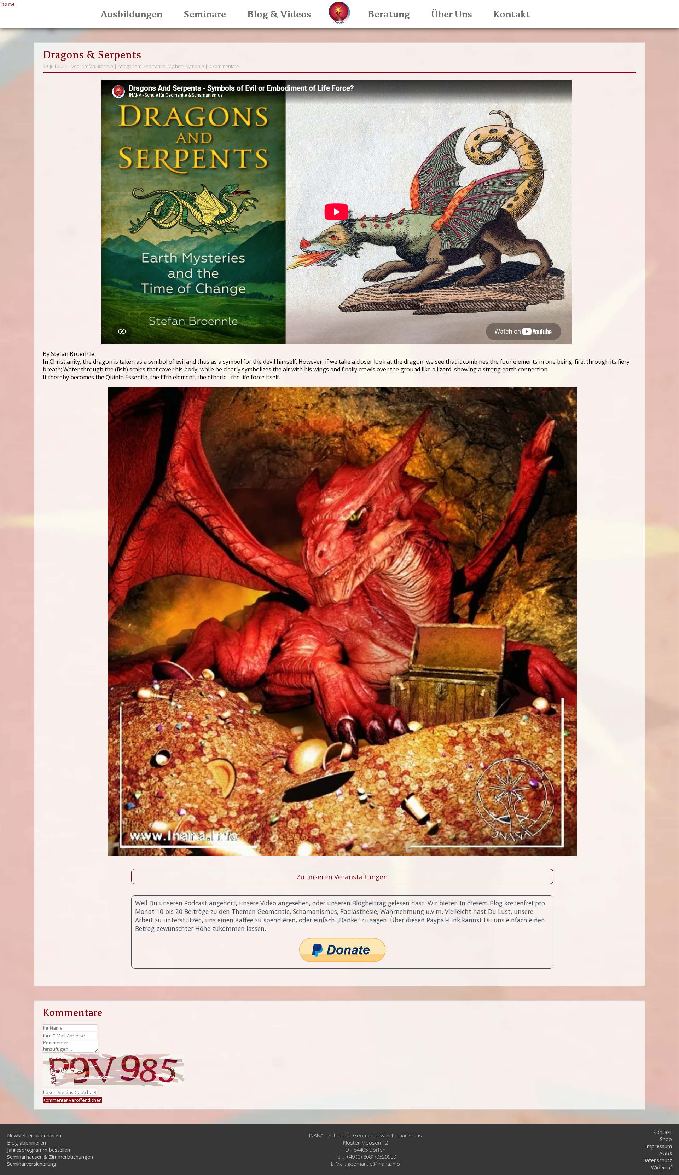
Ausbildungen (131, 14)
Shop (666, 1138)
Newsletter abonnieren (34, 1135)
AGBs (665, 1153)
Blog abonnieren (26, 1142)
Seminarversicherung (31, 1163)
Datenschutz (657, 1160)
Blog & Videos (279, 14)
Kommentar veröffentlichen (72, 1100)
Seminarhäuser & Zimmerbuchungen (50, 1156)
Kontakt (511, 14)
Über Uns (451, 14)
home (8, 4)
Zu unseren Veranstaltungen (342, 876)
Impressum (658, 1146)
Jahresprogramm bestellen (38, 1149)
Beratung (389, 14)
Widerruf (661, 1167)
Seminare (205, 14)
